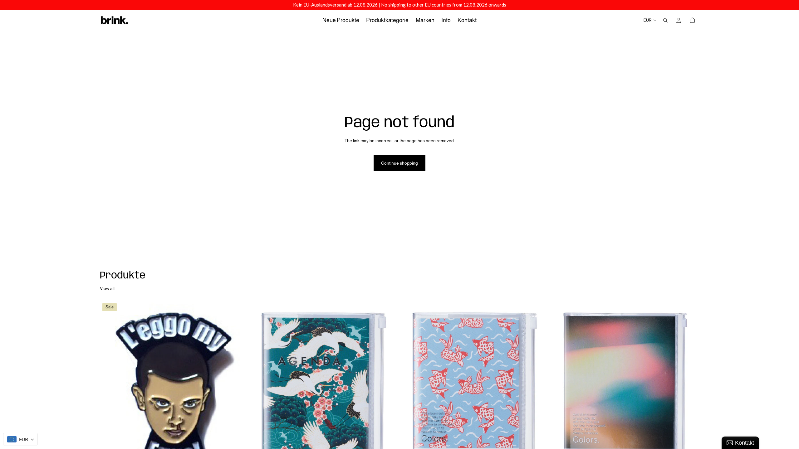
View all (107, 288)
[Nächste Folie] (689, 393)
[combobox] (20, 439)
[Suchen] (665, 20)
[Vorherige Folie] (560, 393)
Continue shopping (399, 163)
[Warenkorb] (692, 20)
